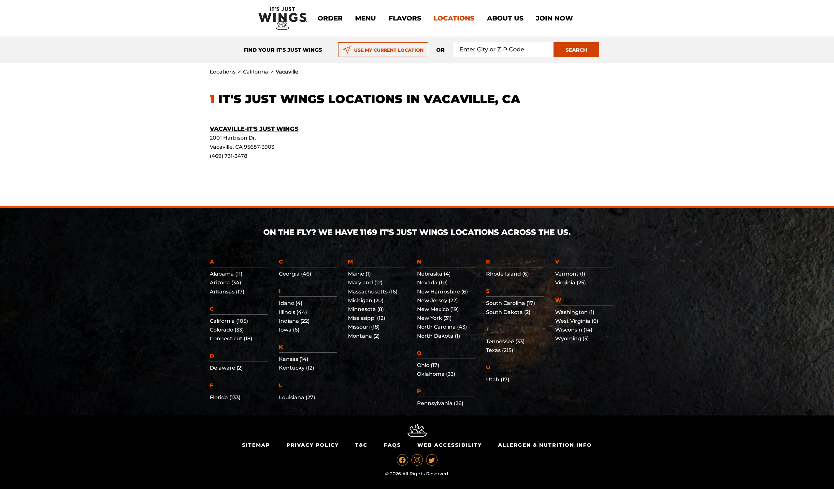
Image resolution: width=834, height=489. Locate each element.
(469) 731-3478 (228, 156)
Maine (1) (359, 274)
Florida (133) (225, 397)
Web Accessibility (449, 445)
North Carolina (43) (442, 327)
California (255, 72)
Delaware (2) (226, 368)
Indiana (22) (294, 321)
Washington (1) (574, 312)
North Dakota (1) (438, 336)
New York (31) (434, 318)
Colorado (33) (227, 330)
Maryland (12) (365, 282)
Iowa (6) (289, 330)
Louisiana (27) (297, 397)
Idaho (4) (290, 303)
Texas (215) (499, 350)
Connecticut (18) (231, 338)
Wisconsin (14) (573, 330)
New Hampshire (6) (442, 292)
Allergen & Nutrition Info (545, 445)
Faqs (392, 445)
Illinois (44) (293, 312)
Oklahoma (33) (436, 374)
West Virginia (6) (576, 321)
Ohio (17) (428, 365)
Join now (554, 18)
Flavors (405, 18)
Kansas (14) (293, 359)
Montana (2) (364, 336)
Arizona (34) (225, 282)
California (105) (229, 321)
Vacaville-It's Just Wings (254, 128)
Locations (454, 18)
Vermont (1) (570, 274)
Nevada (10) (432, 282)
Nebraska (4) (434, 274)
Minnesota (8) (366, 309)
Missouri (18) (364, 327)
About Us (505, 18)
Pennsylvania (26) (440, 403)
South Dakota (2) (508, 312)
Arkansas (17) (227, 292)
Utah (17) (497, 379)
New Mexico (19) (438, 309)
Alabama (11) (226, 274)
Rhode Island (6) (507, 274)
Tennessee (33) (505, 341)
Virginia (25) (570, 282)
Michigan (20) (365, 300)
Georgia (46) (295, 274)
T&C (361, 445)
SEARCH (576, 50)
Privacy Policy (312, 445)
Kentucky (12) (296, 368)
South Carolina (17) (510, 303)
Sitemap (256, 445)
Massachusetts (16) (372, 292)
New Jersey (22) (437, 300)
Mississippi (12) (366, 318)
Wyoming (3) (572, 338)
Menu (365, 18)
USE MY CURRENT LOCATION (389, 50)
